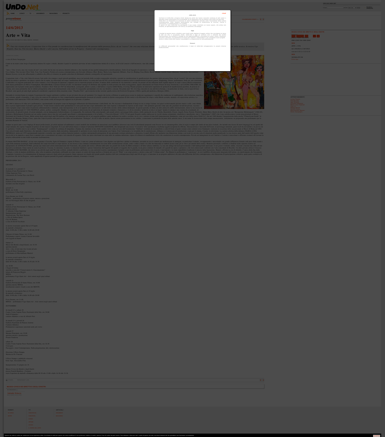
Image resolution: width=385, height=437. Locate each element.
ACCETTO (377, 435)
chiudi (224, 13)
